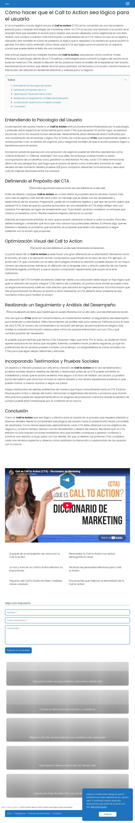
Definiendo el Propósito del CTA (30, 89)
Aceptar (108, 814)
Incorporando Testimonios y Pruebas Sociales (37, 102)
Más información (99, 807)
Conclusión (19, 106)
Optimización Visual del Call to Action (33, 94)
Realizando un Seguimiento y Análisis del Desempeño (41, 98)
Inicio (9, 813)
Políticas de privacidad (39, 813)
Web (7, 4)
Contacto (56, 813)
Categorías (20, 813)
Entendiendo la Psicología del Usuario (32, 85)
